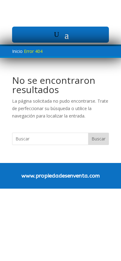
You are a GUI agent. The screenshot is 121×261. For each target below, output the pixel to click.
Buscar (98, 139)
